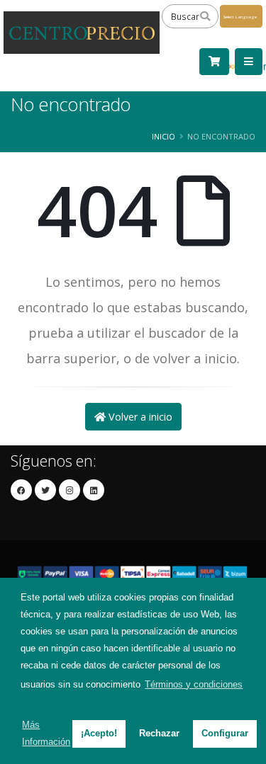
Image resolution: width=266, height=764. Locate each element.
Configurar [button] (224, 733)
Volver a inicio (139, 416)
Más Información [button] (46, 733)
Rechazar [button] (159, 733)
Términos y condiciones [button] (194, 684)
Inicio (163, 136)
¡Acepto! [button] (99, 733)
